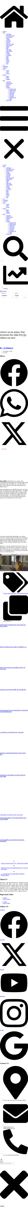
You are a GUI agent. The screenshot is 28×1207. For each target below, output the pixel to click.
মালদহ (7, 59)
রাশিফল (7, 86)
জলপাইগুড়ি (8, 41)
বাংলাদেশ (5, 68)
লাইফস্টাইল (8, 82)
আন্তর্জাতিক (5, 66)
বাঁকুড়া (7, 56)
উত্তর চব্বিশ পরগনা (10, 35)
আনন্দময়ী (8, 87)
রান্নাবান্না (8, 85)
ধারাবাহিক (8, 79)
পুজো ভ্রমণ (11, 96)
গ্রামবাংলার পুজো (12, 90)
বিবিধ (4, 80)
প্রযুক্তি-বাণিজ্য (9, 83)
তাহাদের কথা (11, 93)
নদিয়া (7, 48)
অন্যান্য (7, 73)
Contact (5, 897)
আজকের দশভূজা (12, 89)
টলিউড (7, 76)
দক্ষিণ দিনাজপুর (9, 45)
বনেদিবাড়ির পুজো (12, 97)
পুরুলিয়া (7, 52)
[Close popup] (1, 1159)
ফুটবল (7, 72)
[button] (14, 132)
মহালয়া (10, 99)
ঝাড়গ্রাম (8, 42)
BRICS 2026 (3, 291)
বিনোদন (4, 75)
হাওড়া (7, 62)
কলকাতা (4, 31)
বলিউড (7, 78)
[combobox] (7, 1163)
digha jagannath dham (22, 593)
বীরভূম (7, 58)
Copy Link (4, 449)
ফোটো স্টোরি (8, 100)
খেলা (4, 69)
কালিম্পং (7, 38)
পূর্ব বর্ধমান (8, 54)
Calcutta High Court (8, 593)
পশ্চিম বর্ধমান (8, 49)
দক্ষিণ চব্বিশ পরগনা (10, 44)
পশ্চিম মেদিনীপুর (9, 51)
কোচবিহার (8, 40)
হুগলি (7, 63)
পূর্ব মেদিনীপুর (8, 55)
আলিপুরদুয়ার (8, 34)
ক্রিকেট (7, 70)
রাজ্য (4, 33)
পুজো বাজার (11, 94)
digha (15, 593)
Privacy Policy (6, 899)
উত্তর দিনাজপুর (9, 37)
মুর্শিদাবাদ (8, 61)
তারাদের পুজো (12, 92)
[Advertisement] (14, 314)
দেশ (4, 65)
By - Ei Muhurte (6, 348)
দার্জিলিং (7, 47)
